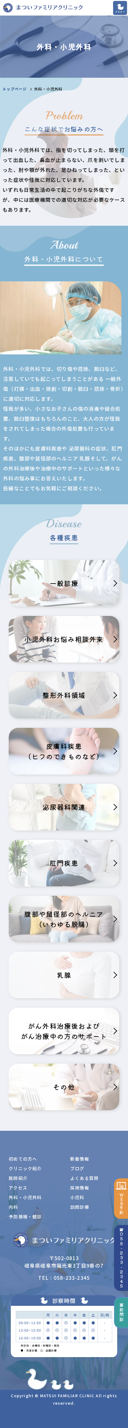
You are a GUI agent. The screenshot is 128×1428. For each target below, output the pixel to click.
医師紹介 (18, 1178)
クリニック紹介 (25, 1168)
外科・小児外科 (25, 1197)
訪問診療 (79, 1207)
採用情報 (79, 1188)
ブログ (77, 1168)
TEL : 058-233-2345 (64, 1277)
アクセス (18, 1188)
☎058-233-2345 (121, 1258)
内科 (13, 1207)
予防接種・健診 (25, 1216)
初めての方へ (23, 1159)
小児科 (77, 1197)
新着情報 (79, 1159)
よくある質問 (84, 1178)
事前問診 (121, 1312)
